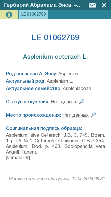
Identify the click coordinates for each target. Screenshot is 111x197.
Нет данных (75, 115)
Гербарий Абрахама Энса (37, 5)
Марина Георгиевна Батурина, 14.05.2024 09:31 (57, 179)
